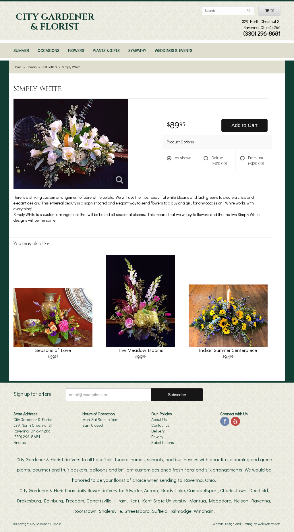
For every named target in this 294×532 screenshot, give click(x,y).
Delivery (158, 431)
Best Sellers (49, 67)
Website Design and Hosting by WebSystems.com (247, 524)
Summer (21, 50)
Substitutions (162, 442)
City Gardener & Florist (55, 22)
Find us (19, 442)
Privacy (157, 436)
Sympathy (137, 50)
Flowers (76, 50)
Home (17, 67)
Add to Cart (244, 125)
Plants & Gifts (106, 50)
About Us (159, 419)
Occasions (48, 50)
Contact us (160, 425)
